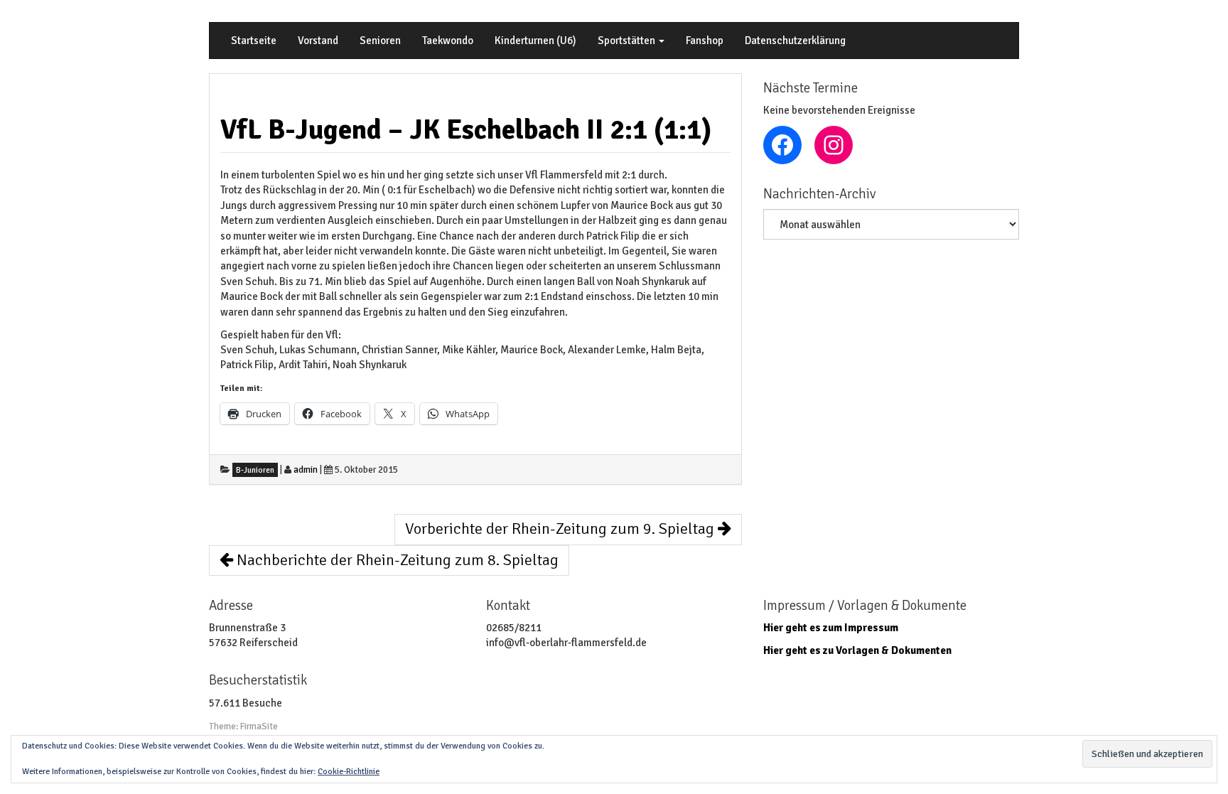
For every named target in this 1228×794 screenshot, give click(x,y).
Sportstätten (627, 40)
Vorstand (318, 40)
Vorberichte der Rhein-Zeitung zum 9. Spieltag (561, 529)
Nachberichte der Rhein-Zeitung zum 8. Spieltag (396, 560)
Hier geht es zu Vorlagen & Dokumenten (857, 650)
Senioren (380, 40)
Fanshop (704, 40)
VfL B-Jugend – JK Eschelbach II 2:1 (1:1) (466, 129)
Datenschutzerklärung (795, 40)
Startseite (253, 40)
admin (305, 470)
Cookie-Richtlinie (348, 771)
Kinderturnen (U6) (535, 40)
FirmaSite (259, 726)
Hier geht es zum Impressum (830, 627)
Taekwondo (447, 40)
